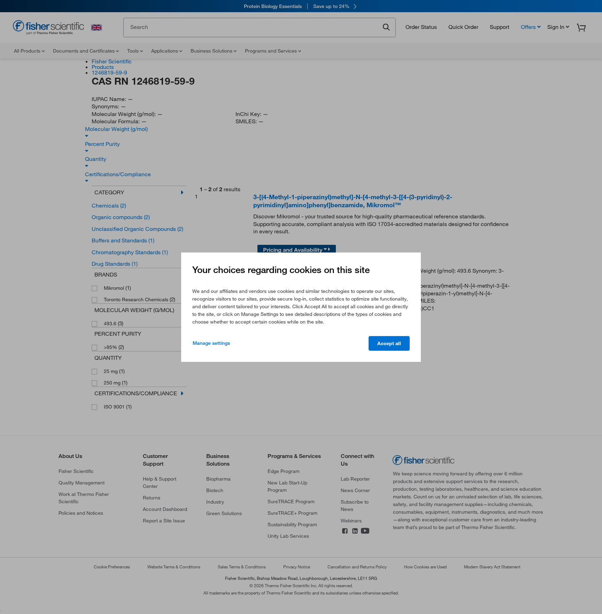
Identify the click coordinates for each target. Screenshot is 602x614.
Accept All (389, 343)
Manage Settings (211, 343)
